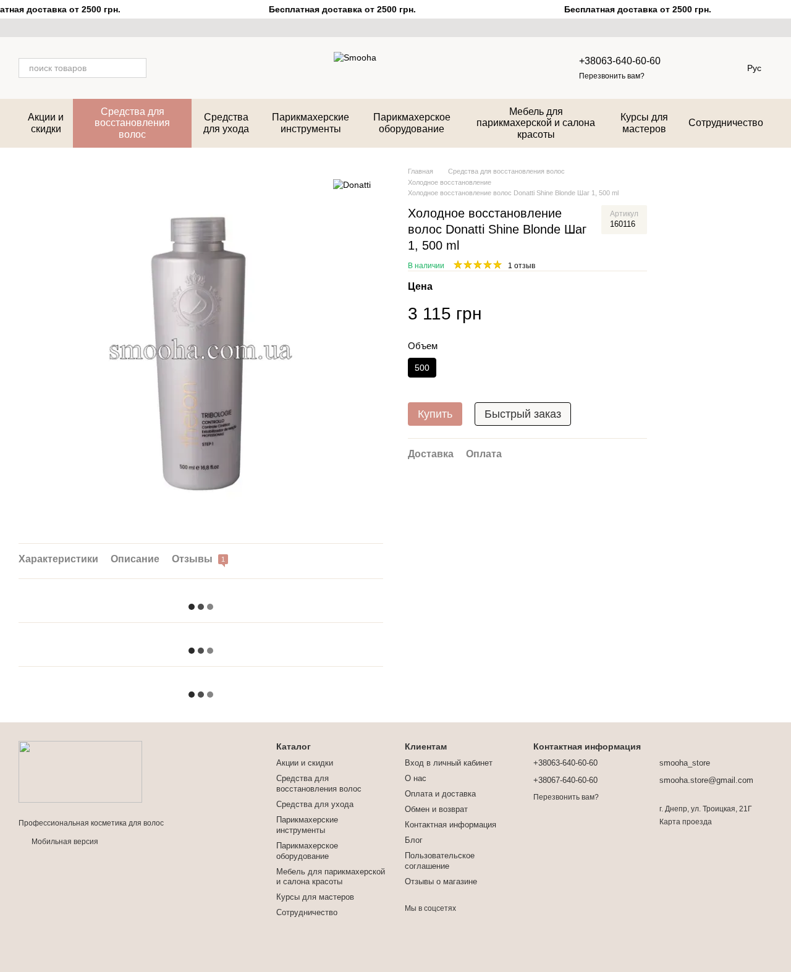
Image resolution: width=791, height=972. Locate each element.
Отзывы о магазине (441, 881)
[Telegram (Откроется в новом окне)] (68, 28)
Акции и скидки (46, 122)
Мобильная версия (64, 841)
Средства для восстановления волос (132, 123)
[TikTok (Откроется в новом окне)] (38, 28)
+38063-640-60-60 (620, 61)
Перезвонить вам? (612, 76)
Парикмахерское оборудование (411, 122)
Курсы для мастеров (644, 122)
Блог (414, 840)
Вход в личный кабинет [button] (449, 762)
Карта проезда (685, 822)
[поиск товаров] (136, 68)
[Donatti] (352, 184)
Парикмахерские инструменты (310, 122)
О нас (415, 778)
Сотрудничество (725, 122)
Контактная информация (450, 824)
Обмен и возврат (436, 809)
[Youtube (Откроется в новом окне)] (53, 28)
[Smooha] (80, 771)
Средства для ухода (226, 122)
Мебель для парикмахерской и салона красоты (535, 123)
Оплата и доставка (440, 793)
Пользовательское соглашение (440, 861)
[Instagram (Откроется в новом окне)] (23, 28)
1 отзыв (521, 265)
